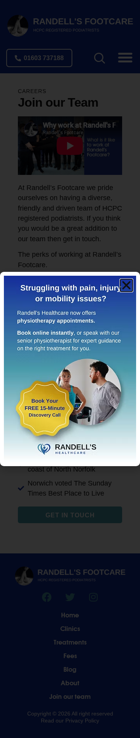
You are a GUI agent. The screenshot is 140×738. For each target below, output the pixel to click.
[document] (70, 369)
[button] (126, 285)
